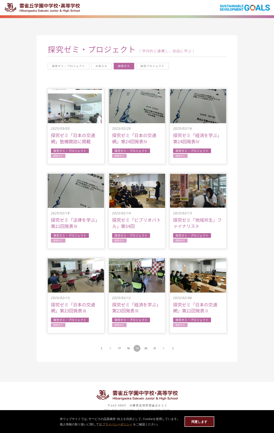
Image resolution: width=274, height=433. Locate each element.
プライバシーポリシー (117, 424)
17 (119, 348)
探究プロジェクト (152, 66)
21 (154, 348)
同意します (199, 422)
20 (145, 348)
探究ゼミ (124, 66)
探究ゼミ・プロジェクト (68, 66)
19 (137, 348)
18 (128, 348)
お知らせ (101, 66)
